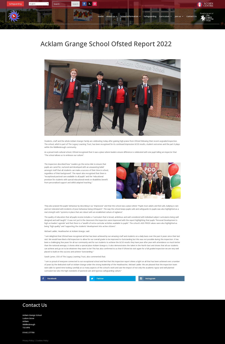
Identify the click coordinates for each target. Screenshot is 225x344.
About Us (110, 16)
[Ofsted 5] (148, 198)
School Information (129, 16)
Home (101, 16)
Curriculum (164, 16)
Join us (178, 16)
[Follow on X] (89, 4)
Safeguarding (15, 3)
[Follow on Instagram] (95, 4)
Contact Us (191, 16)
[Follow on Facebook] (84, 4)
